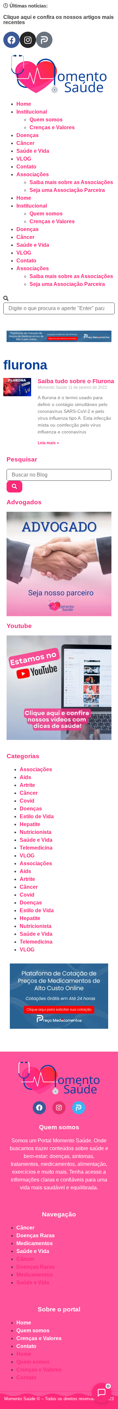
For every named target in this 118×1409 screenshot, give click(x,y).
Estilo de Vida (37, 816)
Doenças (27, 135)
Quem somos (46, 119)
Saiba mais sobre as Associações (71, 182)
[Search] (14, 487)
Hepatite (30, 824)
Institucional (31, 112)
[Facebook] (11, 40)
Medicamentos (34, 1243)
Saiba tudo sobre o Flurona (76, 381)
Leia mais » (48, 443)
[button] (59, 299)
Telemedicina (36, 848)
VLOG (23, 159)
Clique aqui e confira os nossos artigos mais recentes (58, 19)
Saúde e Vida (32, 151)
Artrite (27, 785)
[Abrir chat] (101, 1392)
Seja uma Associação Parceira (67, 190)
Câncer (25, 143)
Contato (26, 166)
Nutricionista (35, 832)
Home (23, 104)
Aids (25, 777)
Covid (27, 801)
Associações (32, 174)
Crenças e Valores (52, 127)
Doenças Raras (35, 1235)
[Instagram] (28, 40)
